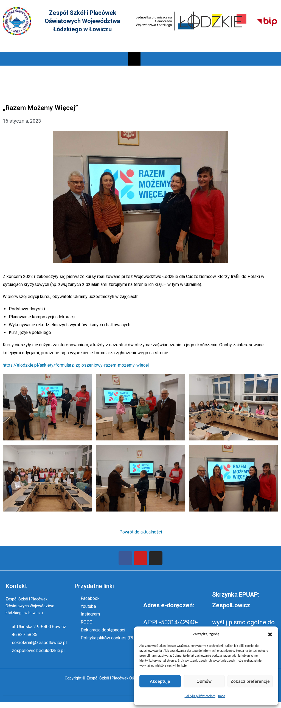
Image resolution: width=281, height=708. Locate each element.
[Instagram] (155, 558)
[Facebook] (125, 558)
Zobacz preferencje (250, 681)
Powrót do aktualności (140, 532)
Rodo (221, 696)
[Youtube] (140, 558)
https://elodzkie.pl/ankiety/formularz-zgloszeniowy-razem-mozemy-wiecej (76, 365)
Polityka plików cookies (200, 696)
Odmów (204, 681)
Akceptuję (160, 681)
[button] (270, 634)
